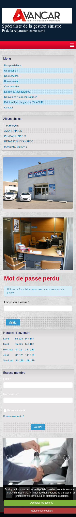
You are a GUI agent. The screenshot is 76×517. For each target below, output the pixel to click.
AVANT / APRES (13, 131)
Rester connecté (16, 410)
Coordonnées (11, 86)
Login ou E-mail (16, 302)
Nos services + (12, 76)
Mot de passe (10, 394)
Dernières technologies (17, 92)
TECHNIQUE (11, 125)
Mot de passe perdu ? (13, 416)
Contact (8, 107)
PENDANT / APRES (15, 136)
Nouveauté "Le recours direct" (20, 97)
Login (6, 379)
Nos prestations (12, 65)
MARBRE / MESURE (15, 147)
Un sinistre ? (11, 71)
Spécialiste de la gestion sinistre (31, 26)
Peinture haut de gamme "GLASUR (23, 102)
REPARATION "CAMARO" (18, 141)
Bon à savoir (11, 81)
